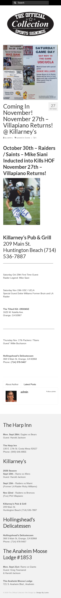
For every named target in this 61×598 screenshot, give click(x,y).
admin (9, 138)
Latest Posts (30, 384)
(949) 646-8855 (18, 452)
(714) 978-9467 (18, 362)
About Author (12, 384)
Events (27, 138)
